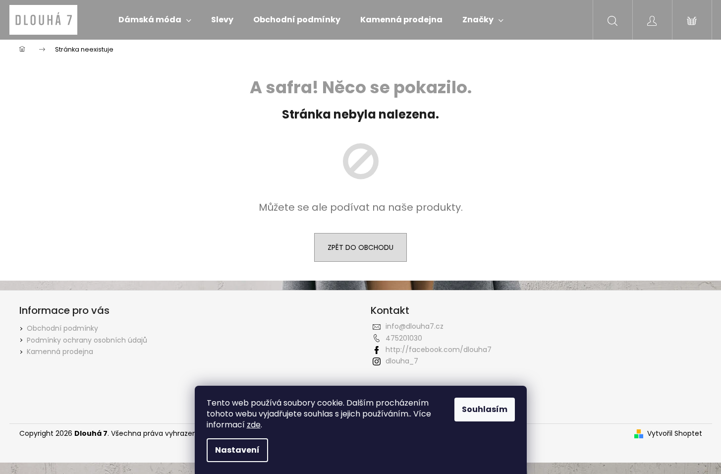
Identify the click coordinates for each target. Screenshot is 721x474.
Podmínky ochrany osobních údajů (87, 340)
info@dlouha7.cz (415, 326)
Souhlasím (484, 409)
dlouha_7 (402, 361)
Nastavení (237, 450)
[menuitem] (155, 20)
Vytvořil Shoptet (674, 433)
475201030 (404, 338)
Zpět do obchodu (360, 247)
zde (254, 424)
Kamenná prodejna (60, 351)
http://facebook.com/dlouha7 (439, 350)
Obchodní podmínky (62, 328)
